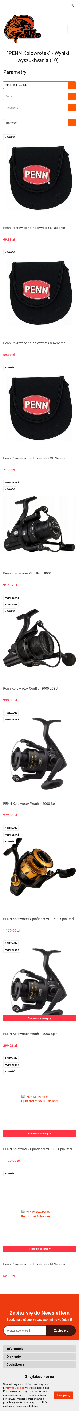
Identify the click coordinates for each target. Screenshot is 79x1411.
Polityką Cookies (14, 1387)
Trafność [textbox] (11, 122)
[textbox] (35, 96)
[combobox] (39, 96)
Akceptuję (63, 1395)
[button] (39, 1348)
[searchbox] (36, 108)
